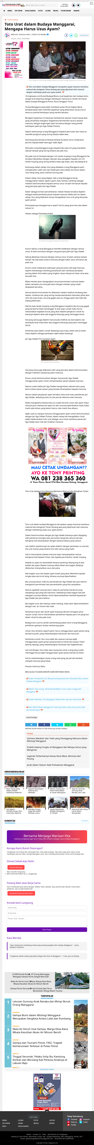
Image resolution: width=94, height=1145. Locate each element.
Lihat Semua (33, 1117)
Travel (20, 1123)
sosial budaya (30, 11)
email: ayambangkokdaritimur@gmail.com (36, 1138)
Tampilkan (85, 821)
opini (4, 1126)
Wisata (55, 11)
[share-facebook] (66, 35)
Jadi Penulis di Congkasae (57, 1134)
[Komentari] (83, 724)
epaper (51, 1123)
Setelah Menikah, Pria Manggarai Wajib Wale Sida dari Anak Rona (55, 699)
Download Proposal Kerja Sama (21, 893)
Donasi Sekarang (16, 867)
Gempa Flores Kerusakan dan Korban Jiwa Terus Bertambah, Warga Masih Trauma (36, 989)
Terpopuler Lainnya (47, 1069)
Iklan (44, 1134)
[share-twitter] (71, 35)
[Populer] (78, 5)
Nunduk (76, 11)
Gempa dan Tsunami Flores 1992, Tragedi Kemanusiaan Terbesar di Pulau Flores (37, 1044)
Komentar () (84, 35)
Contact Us (37, 1134)
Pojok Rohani (66, 11)
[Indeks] (74, 5)
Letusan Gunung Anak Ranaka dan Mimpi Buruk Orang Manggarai (41, 1003)
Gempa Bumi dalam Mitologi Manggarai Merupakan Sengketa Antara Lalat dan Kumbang (42, 1017)
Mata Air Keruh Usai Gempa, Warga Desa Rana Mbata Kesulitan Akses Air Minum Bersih (31, 982)
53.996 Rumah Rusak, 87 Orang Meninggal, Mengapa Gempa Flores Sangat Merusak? (31, 975)
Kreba (10, 11)
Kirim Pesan (47, 930)
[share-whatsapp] (76, 35)
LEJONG (48, 11)
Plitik (40, 11)
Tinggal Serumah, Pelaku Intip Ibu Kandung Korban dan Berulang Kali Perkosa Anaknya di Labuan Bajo (40, 1060)
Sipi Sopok (18, 11)
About (29, 1134)
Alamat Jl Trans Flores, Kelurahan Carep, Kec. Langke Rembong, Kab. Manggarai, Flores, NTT (47, 1136)
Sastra (52, 1120)
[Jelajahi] (91, 3)
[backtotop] (47, 1111)
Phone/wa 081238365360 (64, 1138)
